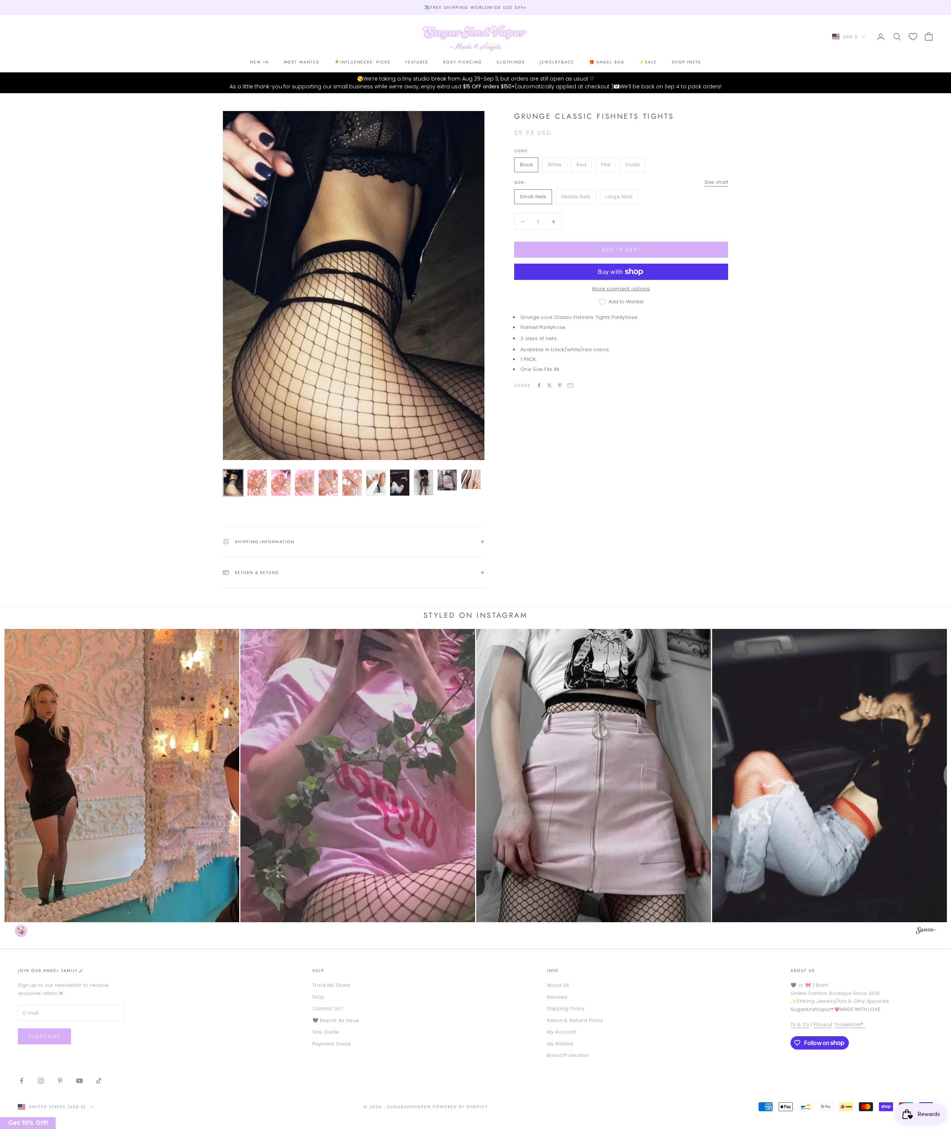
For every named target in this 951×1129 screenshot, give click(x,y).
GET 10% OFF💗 (475, 615)
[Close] (533, 488)
